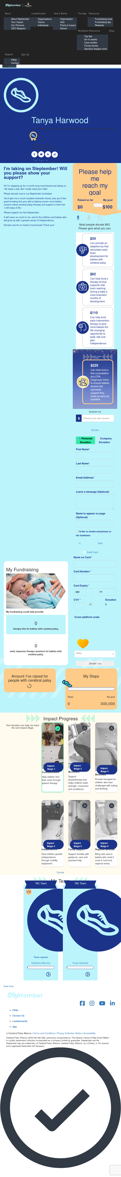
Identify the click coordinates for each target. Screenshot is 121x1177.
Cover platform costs (86, 617)
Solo (62, 22)
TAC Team (38, 160)
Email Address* (85, 477)
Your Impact (17, 22)
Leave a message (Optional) (92, 491)
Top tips (88, 36)
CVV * (77, 599)
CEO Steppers (18, 28)
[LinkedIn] (112, 1003)
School (63, 28)
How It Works (60, 13)
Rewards (99, 25)
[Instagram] (91, 1003)
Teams (41, 22)
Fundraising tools (103, 18)
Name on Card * (83, 557)
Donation (110, 599)
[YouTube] (102, 1003)
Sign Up (25, 54)
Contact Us (18, 1015)
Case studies (90, 42)
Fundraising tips (103, 22)
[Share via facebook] (34, 154)
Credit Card (92, 552)
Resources (94, 13)
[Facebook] (82, 1003)
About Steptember (20, 18)
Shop (111, 30)
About (8, 13)
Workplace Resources (89, 30)
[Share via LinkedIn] (48, 154)
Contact (15, 62)
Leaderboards (39, 13)
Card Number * (82, 571)
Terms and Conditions (44, 1033)
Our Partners (17, 25)
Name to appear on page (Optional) (90, 515)
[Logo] (18, 4)
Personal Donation (86, 440)
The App (82, 13)
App (14, 1026)
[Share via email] (41, 154)
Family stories (91, 45)
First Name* (83, 449)
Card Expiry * (81, 585)
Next (100, 543)
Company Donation (105, 440)
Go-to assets (90, 39)
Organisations (45, 18)
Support (9, 54)
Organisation (66, 18)
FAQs (14, 59)
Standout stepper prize (95, 48)
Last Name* (83, 463)
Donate (95, 430)
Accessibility (89, 1033)
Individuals (43, 25)
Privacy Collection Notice (69, 1033)
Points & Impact (68, 25)
